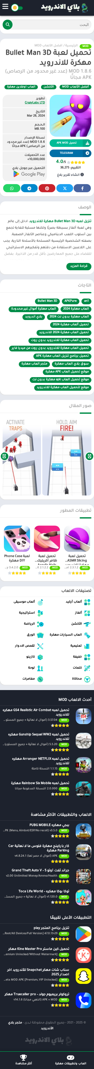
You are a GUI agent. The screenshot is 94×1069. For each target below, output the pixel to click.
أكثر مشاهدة (23, 1063)
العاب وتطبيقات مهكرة (70, 1063)
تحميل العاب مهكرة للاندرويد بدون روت (60, 340)
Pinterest (47, 188)
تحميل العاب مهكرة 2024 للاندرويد (64, 332)
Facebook (82, 188)
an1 (86, 301)
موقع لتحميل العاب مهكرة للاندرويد (63, 387)
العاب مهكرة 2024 (76, 309)
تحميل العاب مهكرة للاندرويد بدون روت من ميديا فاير (50, 348)
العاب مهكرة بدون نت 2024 (69, 317)
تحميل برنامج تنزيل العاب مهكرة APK (62, 356)
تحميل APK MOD (67, 143)
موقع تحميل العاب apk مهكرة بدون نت (60, 380)
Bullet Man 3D (47, 301)
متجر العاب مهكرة (34, 364)
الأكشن (49, 87)
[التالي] (4, 456)
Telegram (29, 188)
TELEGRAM (66, 153)
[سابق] (89, 456)
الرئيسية (71, 46)
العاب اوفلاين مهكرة (21, 87)
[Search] (8, 25)
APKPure (70, 301)
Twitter (64, 188)
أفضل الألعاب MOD (48, 46)
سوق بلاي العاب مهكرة (72, 364)
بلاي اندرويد (33, 317)
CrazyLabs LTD (35, 103)
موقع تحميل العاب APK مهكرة (67, 372)
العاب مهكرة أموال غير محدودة (33, 309)
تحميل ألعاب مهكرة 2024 (71, 325)
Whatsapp (11, 188)
